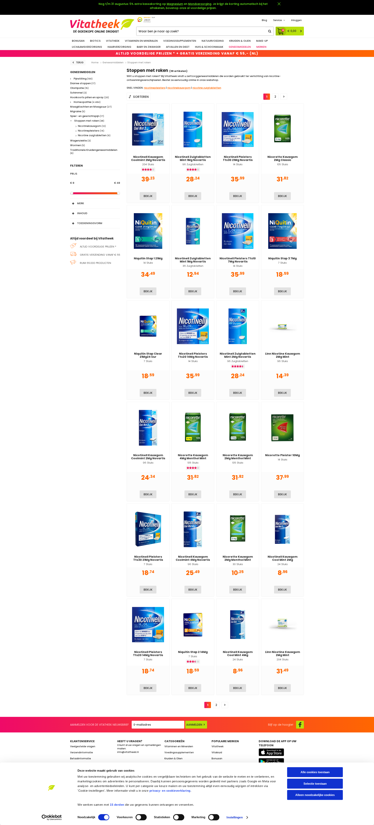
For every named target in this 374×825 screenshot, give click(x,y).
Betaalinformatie (80, 758)
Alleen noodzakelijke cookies (315, 795)
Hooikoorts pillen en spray (89, 97)
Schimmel (78, 93)
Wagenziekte (80, 140)
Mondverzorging (199, 4)
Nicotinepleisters (91, 130)
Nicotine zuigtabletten (94, 135)
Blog (264, 20)
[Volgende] (283, 97)
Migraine (77, 111)
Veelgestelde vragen (82, 746)
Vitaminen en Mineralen (141, 41)
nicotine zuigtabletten (206, 88)
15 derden (117, 804)
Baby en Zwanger (149, 47)
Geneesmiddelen (240, 47)
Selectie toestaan (315, 783)
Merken (261, 47)
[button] (95, 202)
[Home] (102, 26)
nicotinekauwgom (179, 88)
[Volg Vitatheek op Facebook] (300, 725)
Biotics (95, 41)
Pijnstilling (83, 78)
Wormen (77, 145)
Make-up (262, 41)
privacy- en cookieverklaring (170, 790)
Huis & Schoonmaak (209, 47)
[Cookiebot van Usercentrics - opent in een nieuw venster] (52, 817)
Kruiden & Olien (240, 41)
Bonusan (78, 41)
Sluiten (279, 4)
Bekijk (148, 196)
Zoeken (269, 31)
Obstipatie (79, 88)
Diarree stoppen (82, 83)
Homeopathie (87, 102)
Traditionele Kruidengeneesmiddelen (93, 151)
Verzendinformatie (81, 752)
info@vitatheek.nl (128, 752)
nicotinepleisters (154, 88)
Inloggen (296, 20)
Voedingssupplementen (179, 41)
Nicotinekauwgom (92, 126)
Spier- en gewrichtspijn (87, 116)
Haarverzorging (119, 47)
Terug (80, 62)
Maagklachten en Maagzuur (91, 107)
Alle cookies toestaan (315, 772)
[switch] (141, 817)
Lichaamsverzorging (87, 47)
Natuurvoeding (213, 41)
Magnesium (175, 4)
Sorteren (141, 97)
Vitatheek (112, 41)
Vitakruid (217, 752)
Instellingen (235, 817)
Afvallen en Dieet (178, 47)
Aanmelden (194, 725)
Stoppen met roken (89, 121)
